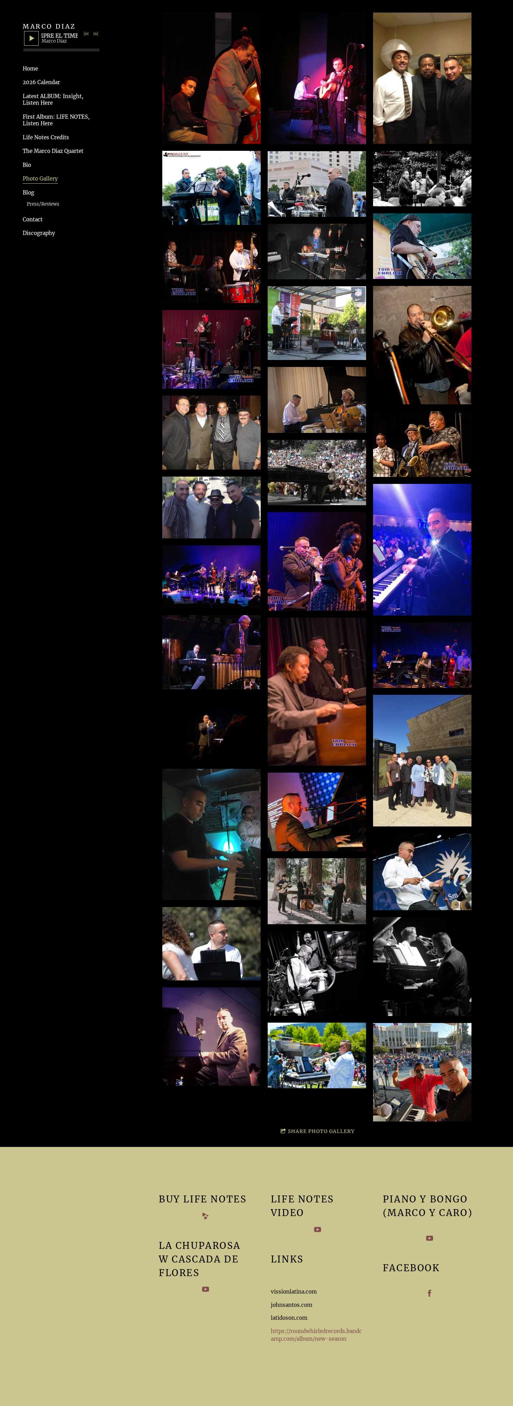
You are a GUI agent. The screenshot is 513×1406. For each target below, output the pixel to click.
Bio (27, 165)
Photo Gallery (40, 178)
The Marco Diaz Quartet (53, 151)
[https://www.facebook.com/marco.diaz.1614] (429, 1294)
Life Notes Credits (46, 137)
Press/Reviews (43, 204)
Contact (33, 219)
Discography (39, 233)
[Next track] (95, 34)
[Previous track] (86, 34)
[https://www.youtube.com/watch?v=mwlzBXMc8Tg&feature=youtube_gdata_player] (317, 1231)
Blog (28, 192)
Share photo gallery (321, 1131)
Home (30, 68)
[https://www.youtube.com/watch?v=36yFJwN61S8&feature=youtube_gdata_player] (429, 1239)
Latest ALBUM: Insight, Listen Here (53, 99)
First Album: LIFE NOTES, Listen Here (56, 120)
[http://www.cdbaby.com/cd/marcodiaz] (205, 1217)
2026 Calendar (41, 82)
